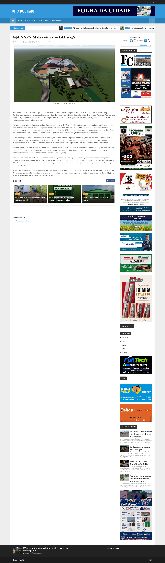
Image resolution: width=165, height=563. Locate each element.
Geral (123, 349)
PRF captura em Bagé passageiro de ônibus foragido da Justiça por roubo (80, 28)
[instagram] (150, 2)
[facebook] (147, 2)
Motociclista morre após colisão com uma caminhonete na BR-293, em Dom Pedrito (140, 478)
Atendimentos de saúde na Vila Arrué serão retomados (95, 198)
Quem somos (56, 20)
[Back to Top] (150, 560)
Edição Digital (30, 20)
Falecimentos (44, 20)
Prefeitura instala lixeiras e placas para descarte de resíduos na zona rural (139, 28)
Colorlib (21, 560)
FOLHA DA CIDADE (22, 11)
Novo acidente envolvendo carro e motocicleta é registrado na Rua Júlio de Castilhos (141, 434)
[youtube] (153, 2)
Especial (124, 345)
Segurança (53, 28)
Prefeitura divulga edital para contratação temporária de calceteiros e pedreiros (61, 198)
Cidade (113, 28)
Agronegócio (42, 42)
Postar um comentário (22, 221)
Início (20, 20)
